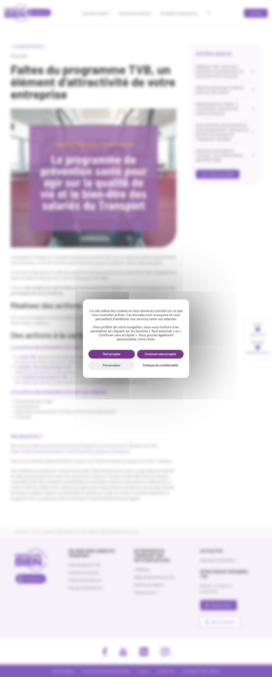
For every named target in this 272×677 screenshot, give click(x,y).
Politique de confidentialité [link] (160, 365)
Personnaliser (111, 365)
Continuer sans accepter (160, 354)
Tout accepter (111, 354)
